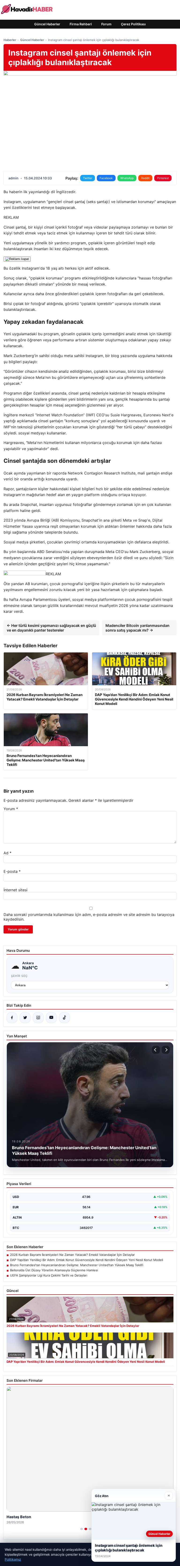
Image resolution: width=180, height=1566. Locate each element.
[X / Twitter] (25, 1017)
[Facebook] (12, 1017)
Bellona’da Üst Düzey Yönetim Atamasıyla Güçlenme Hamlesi (54, 1270)
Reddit (145, 178)
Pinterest (163, 178)
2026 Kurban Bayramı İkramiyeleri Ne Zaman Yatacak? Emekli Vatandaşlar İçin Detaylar (72, 1255)
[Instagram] (38, 1017)
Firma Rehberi (81, 24)
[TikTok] (64, 1017)
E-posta (12, 871)
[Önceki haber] (156, 1050)
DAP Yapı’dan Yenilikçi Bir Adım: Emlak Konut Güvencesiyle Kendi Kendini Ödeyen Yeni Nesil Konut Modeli (86, 1260)
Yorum (11, 808)
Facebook (106, 178)
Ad (7, 853)
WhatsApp (127, 178)
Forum (106, 24)
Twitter (87, 178)
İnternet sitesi (15, 890)
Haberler (10, 40)
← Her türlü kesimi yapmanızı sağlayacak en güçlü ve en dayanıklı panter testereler (51, 627)
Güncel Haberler (47, 24)
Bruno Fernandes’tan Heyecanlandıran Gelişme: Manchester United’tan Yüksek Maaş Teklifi (76, 1265)
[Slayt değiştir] (81, 1529)
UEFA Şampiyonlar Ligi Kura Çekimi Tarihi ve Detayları (48, 1275)
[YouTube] (51, 1017)
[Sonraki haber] (166, 1050)
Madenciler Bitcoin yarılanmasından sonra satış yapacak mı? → (137, 627)
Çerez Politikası (133, 24)
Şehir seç (19, 976)
